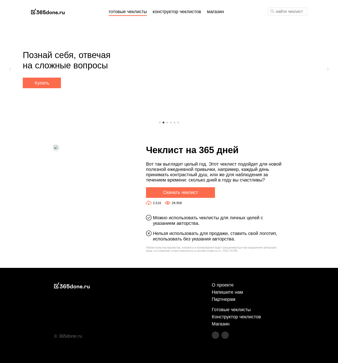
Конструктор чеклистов (236, 316)
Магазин (220, 323)
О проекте (223, 284)
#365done (48, 12)
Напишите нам (227, 292)
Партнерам (223, 299)
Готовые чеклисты (231, 309)
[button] (10, 69)
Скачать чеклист (180, 192)
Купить (42, 82)
